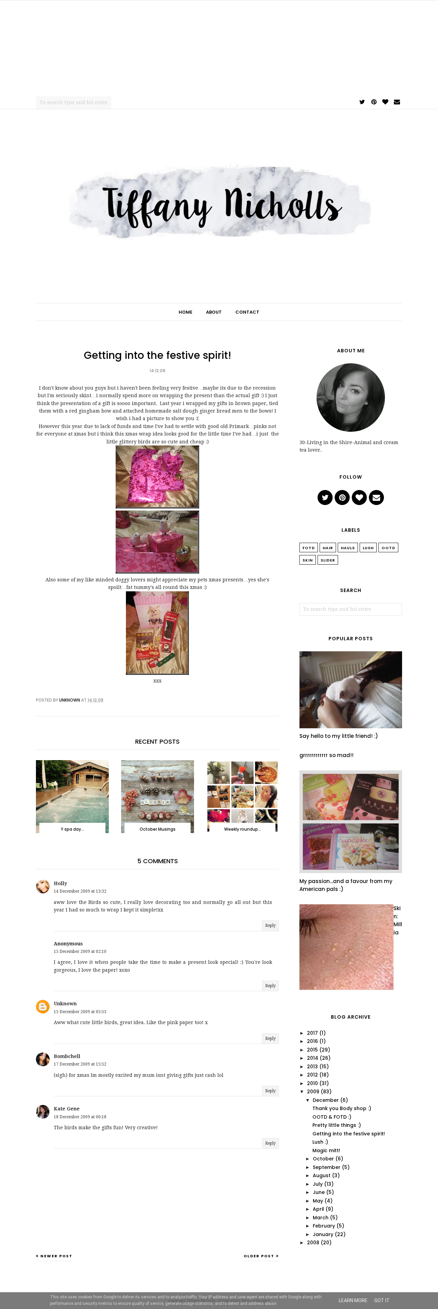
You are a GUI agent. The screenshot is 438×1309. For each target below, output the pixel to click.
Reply (270, 925)
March (320, 1217)
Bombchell (67, 1056)
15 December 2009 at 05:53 (80, 1011)
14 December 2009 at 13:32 (80, 891)
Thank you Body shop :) (341, 1108)
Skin (307, 560)
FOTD (308, 548)
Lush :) (320, 1141)
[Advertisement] (219, 48)
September (326, 1167)
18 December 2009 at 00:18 (80, 1117)
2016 (312, 1041)
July (318, 1184)
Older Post (259, 1256)
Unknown (65, 1003)
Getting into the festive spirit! (348, 1133)
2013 (312, 1066)
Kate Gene (67, 1108)
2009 (313, 1091)
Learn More (353, 1300)
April (318, 1209)
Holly (60, 883)
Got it (382, 1300)
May (318, 1200)
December (326, 1100)
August (322, 1175)
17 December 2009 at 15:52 (80, 1064)
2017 (312, 1033)
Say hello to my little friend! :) (338, 736)
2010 (312, 1083)
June (319, 1192)
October (323, 1158)
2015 (312, 1049)
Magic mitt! (326, 1150)
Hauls (348, 548)
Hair (328, 548)
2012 (312, 1074)
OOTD (388, 548)
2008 (313, 1242)
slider (328, 560)
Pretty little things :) (336, 1125)
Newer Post (56, 1256)
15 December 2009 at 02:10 (80, 951)
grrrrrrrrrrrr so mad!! (326, 755)
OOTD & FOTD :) (331, 1116)
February (324, 1225)
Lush (368, 548)
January (323, 1234)
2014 (312, 1058)
